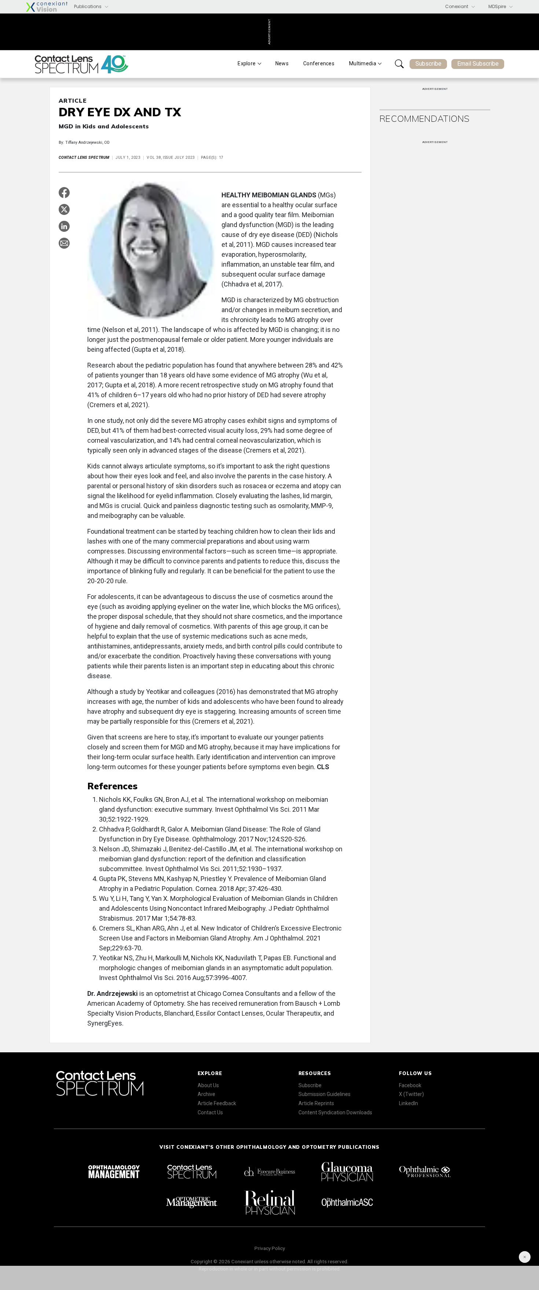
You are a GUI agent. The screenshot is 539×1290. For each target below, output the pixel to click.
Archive (206, 1094)
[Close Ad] (525, 1257)
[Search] (399, 64)
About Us (208, 1085)
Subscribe (428, 63)
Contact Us (210, 1112)
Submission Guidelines (324, 1094)
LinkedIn (408, 1103)
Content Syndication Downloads (335, 1112)
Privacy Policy (269, 1248)
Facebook (410, 1085)
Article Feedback (217, 1103)
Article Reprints (316, 1103)
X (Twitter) (411, 1094)
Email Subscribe (478, 63)
